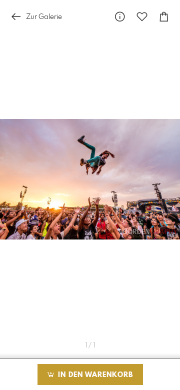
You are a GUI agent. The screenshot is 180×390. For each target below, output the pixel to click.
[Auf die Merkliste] (142, 17)
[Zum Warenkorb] (164, 17)
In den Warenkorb (94, 375)
